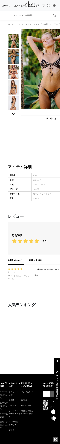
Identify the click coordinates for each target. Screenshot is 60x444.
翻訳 (36, 275)
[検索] (54, 15)
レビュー (12, 405)
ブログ (12, 430)
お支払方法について (4, 406)
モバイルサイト (27, 393)
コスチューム (20, 5)
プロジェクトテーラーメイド (14, 413)
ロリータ (6, 5)
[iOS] (53, 412)
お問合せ (12, 400)
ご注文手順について (4, 395)
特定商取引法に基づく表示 (27, 412)
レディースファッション (28, 24)
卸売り (24, 400)
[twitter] (55, 118)
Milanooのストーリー (14, 423)
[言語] (54, 5)
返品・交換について (4, 425)
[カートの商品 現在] (37, 5)
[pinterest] (51, 118)
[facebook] (47, 118)
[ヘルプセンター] (48, 5)
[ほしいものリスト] (43, 5)
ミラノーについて (14, 393)
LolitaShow (26, 405)
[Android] (53, 418)
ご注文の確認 (4, 415)
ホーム (11, 24)
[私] (32, 5)
